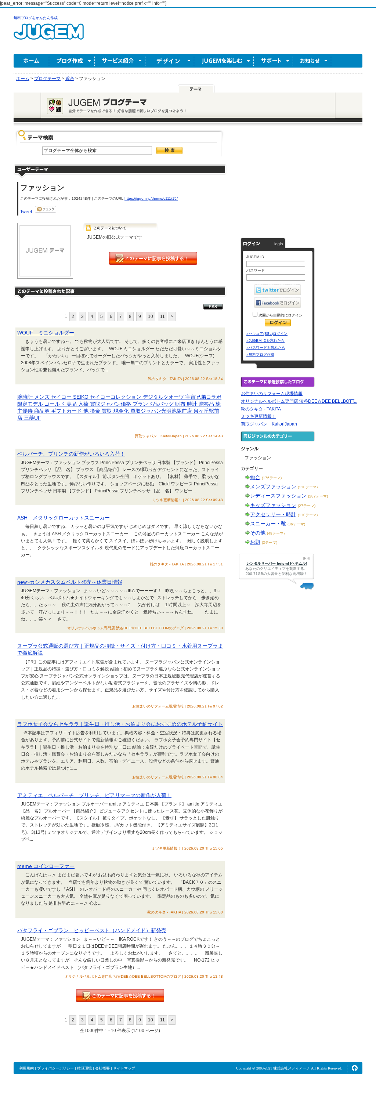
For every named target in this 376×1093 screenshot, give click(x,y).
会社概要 (102, 1068)
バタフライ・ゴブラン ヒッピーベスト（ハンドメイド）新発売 (91, 930)
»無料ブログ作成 (260, 354)
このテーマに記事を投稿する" (120, 995)
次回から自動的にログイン (280, 315)
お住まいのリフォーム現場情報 (272, 393)
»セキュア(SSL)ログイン (267, 334)
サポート (273, 61)
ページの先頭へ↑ (354, 1068)
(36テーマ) (296, 524)
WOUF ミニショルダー (45, 333)
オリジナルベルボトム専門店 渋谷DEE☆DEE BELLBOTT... (299, 401)
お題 (255, 542)
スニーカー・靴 (268, 523)
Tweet (26, 211)
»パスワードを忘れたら (265, 347)
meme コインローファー (46, 866)
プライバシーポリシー (55, 1068)
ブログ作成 (72, 61)
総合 (255, 477)
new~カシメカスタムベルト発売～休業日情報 (69, 582)
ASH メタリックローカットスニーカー (63, 518)
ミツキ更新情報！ (258, 416)
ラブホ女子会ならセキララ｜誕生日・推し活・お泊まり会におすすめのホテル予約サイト (120, 724)
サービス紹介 (120, 61)
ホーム (31, 61)
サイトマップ (124, 1068)
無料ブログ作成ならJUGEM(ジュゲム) (49, 35)
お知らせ (312, 61)
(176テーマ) (272, 478)
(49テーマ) (276, 533)
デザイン (169, 61)
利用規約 (26, 1068)
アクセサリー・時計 (273, 514)
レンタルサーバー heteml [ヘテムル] (276, 563)
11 (162, 316)
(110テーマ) (308, 487)
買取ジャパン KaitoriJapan (269, 424)
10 (150, 316)
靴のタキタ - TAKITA (261, 409)
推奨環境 (84, 1068)
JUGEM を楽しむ (224, 61)
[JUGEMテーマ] (196, 88)
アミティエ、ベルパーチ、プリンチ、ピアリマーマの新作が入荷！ (94, 795)
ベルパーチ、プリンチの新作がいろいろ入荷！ (71, 454)
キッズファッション (273, 505)
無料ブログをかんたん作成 (36, 18)
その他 (257, 533)
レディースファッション (278, 496)
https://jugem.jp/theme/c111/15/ (151, 198)
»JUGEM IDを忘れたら (265, 341)
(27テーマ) (306, 506)
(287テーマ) (318, 496)
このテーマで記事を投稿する (153, 258)
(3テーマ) (269, 542)
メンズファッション (273, 486)
